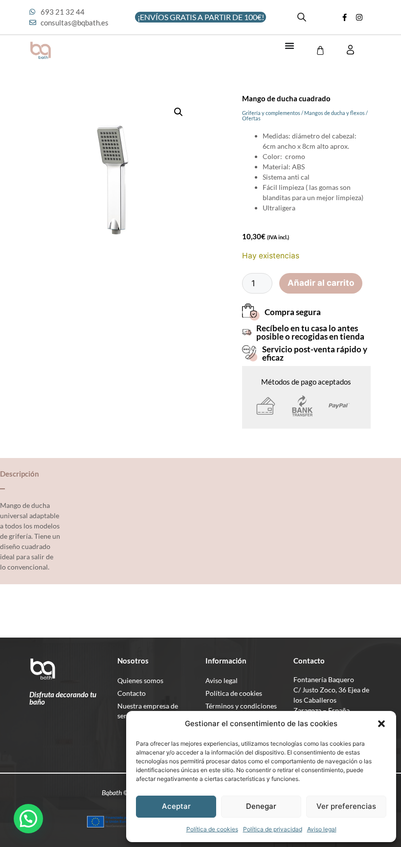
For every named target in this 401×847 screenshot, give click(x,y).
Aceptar (176, 806)
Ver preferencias (346, 806)
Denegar (261, 806)
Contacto (131, 693)
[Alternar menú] (289, 45)
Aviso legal (321, 829)
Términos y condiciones (241, 706)
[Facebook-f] (344, 17)
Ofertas (251, 118)
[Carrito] (320, 50)
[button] (381, 724)
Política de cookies (212, 829)
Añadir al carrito (321, 283)
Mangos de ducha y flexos (334, 113)
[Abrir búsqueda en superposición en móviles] (302, 17)
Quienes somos (140, 680)
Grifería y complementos (271, 113)
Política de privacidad (272, 829)
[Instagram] (359, 17)
